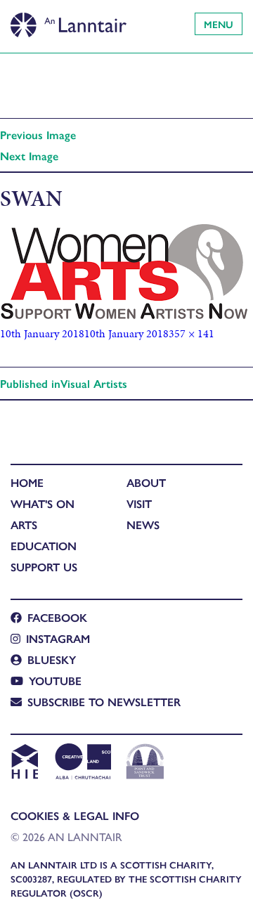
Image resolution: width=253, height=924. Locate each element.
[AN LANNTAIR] (68, 21)
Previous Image (38, 134)
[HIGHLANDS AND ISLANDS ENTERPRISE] (24, 763)
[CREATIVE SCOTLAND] (82, 763)
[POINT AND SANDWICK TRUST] (145, 763)
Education (44, 546)
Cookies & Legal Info (75, 815)
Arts (24, 524)
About (146, 482)
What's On (42, 503)
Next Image (29, 156)
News (143, 524)
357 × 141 (191, 333)
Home (27, 482)
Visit (139, 503)
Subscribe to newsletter (104, 702)
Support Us (44, 567)
